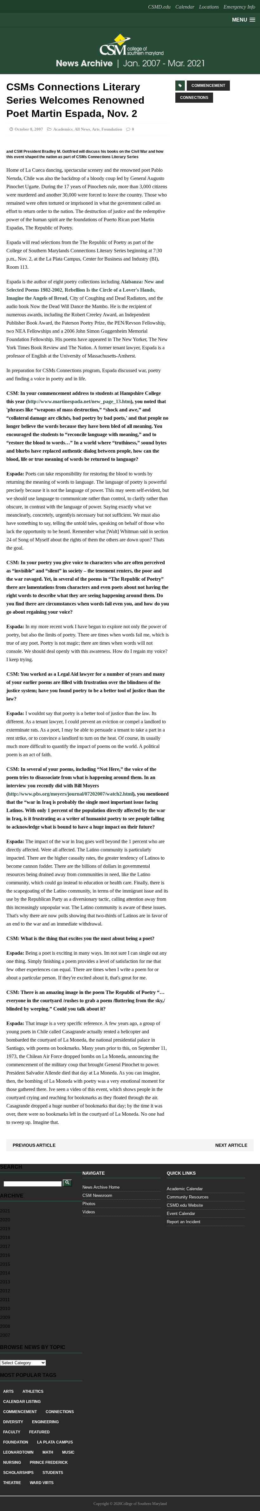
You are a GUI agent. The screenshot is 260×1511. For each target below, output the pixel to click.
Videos (88, 1212)
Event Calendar (181, 1213)
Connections (194, 97)
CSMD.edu (159, 7)
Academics (63, 129)
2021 (5, 1210)
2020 (5, 1219)
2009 (5, 1317)
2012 (5, 1290)
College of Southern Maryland (144, 1503)
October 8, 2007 (29, 129)
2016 (5, 1255)
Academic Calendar (185, 1188)
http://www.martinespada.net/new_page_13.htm (79, 401)
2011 (5, 1299)
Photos (88, 1203)
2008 (5, 1326)
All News (82, 129)
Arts (96, 129)
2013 (5, 1281)
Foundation (111, 129)
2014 (5, 1272)
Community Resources (188, 1197)
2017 (5, 1246)
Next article (231, 1145)
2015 (5, 1264)
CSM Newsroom (97, 1195)
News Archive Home (101, 1187)
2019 (5, 1228)
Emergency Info (239, 7)
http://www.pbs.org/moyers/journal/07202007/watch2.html (70, 794)
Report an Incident (183, 1221)
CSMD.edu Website (185, 1205)
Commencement (208, 85)
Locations (209, 7)
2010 (5, 1308)
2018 (5, 1237)
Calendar (184, 7)
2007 (5, 1335)
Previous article (34, 1145)
